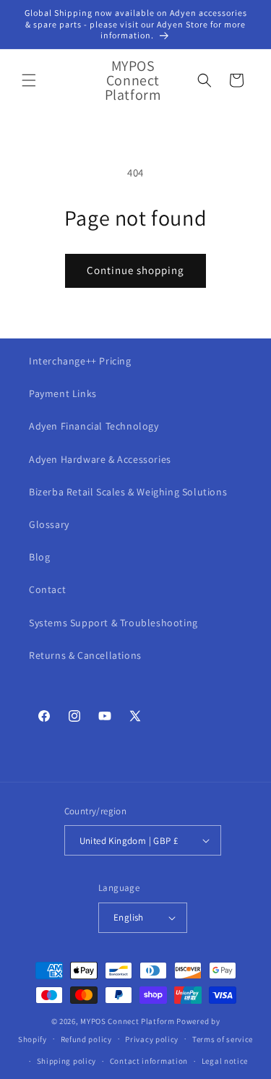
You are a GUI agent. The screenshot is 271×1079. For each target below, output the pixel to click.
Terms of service (222, 1039)
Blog (39, 556)
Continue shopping (135, 270)
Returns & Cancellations (85, 655)
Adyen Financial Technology (94, 425)
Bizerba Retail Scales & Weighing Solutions (128, 491)
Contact (47, 589)
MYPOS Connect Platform (127, 1021)
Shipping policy (67, 1061)
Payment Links (63, 393)
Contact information (149, 1061)
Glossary (49, 524)
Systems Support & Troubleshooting (113, 622)
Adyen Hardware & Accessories (100, 459)
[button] (29, 80)
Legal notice (225, 1061)
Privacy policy (151, 1039)
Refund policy (86, 1039)
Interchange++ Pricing (80, 360)
